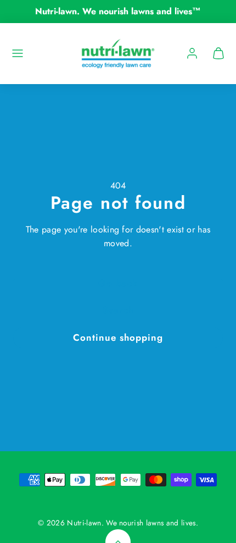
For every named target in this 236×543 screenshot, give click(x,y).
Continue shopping (118, 337)
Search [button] (118, 310)
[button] (17, 53)
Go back (118, 283)
